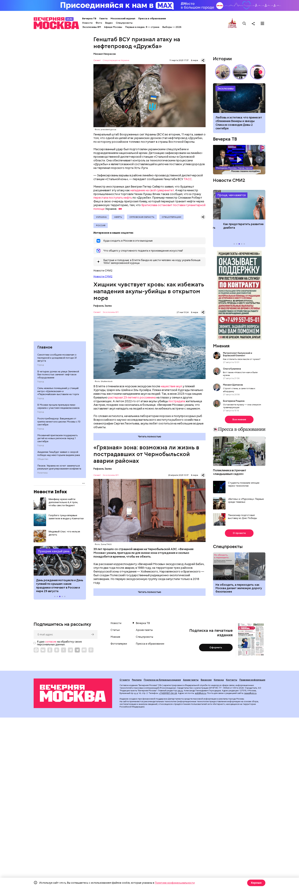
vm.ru (180, 690)
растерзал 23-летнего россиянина (132, 397)
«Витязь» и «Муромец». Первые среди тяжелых (246, 501)
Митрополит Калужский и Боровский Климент (237, 354)
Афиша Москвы (113, 27)
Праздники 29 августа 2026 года (60, 561)
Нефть (118, 217)
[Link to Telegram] (70, 650)
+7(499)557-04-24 (168, 693)
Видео (109, 22)
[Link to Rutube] (84, 650)
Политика (42, 473)
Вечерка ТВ (89, 18)
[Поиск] (244, 23)
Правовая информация (252, 680)
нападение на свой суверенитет (152, 190)
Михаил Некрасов (104, 54)
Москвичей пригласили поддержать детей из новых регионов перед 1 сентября (57, 438)
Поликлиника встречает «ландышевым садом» (229, 472)
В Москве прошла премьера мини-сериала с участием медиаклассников (58, 406)
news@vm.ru (250, 693)
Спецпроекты (124, 22)
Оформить (215, 647)
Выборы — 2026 (171, 27)
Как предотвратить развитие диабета (239, 204)
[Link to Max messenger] (36, 650)
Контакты (231, 680)
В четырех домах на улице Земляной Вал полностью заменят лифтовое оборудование (58, 374)
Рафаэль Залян (102, 305)
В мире (194, 60)
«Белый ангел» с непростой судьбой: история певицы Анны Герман (257, 72)
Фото (99, 22)
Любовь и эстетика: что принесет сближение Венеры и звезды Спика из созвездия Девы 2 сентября (239, 123)
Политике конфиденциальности (175, 882)
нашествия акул (171, 386)
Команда (219, 680)
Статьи (115, 630)
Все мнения (239, 419)
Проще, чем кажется (231, 195)
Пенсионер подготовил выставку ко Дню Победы (242, 517)
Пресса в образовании (152, 18)
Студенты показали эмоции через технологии (243, 484)
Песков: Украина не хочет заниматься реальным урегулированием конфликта (59, 467)
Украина (101, 217)
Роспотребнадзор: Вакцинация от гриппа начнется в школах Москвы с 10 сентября (58, 421)
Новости (87, 22)
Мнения (221, 346)
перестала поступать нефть (112, 198)
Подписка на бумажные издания (162, 680)
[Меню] (262, 23)
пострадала (176, 401)
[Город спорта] (232, 23)
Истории (222, 59)
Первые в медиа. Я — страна (142, 27)
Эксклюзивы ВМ (91, 27)
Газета (103, 18)
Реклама (137, 680)
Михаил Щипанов (233, 385)
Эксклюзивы (225, 88)
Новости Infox (50, 491)
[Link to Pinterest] (90, 650)
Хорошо (256, 882)
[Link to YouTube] (63, 650)
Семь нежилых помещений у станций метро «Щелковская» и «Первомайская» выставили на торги (58, 391)
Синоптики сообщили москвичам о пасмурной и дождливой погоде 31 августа (57, 357)
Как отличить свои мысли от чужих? (241, 359)
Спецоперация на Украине (116, 60)
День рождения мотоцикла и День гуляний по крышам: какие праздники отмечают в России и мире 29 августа (59, 585)
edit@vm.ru (200, 693)
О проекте (239, 533)
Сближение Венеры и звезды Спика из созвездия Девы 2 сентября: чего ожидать (239, 98)
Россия (100, 225)
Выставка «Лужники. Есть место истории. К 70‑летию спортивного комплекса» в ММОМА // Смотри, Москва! (223, 72)
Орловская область (141, 217)
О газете (125, 680)
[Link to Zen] (56, 650)
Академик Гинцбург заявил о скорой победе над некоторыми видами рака (58, 453)
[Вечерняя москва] (73, 693)
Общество (42, 459)
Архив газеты (144, 630)
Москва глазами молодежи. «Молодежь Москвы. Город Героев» (239, 159)
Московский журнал (123, 18)
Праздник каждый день (54, 551)
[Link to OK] (49, 650)
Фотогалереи (119, 644)
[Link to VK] (42, 650)
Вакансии (206, 680)
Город (40, 365)
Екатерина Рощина (233, 401)
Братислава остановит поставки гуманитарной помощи (149, 207)
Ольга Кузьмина (232, 368)
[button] (40, 561)
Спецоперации (171, 217)
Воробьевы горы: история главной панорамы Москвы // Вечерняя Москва (240, 72)
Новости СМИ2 (102, 276)
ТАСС (188, 179)
